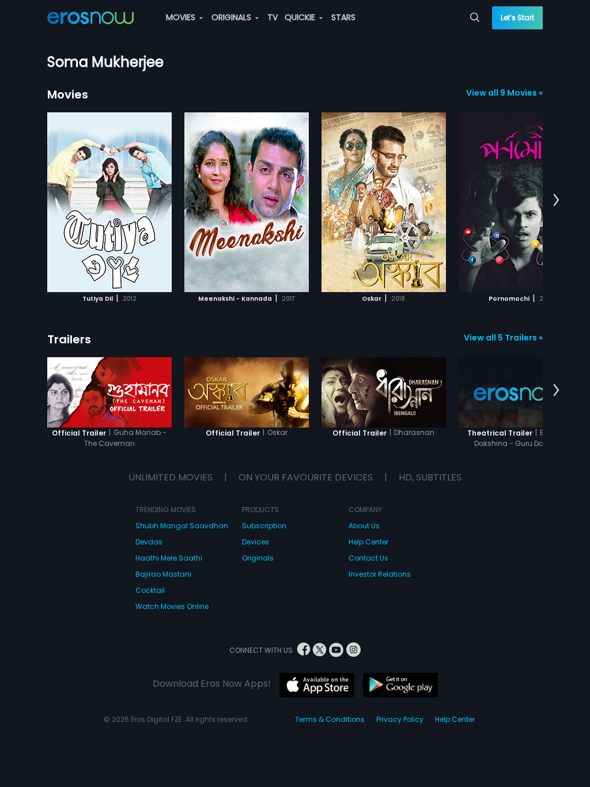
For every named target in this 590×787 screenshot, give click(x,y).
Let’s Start (517, 17)
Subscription (264, 526)
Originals (258, 558)
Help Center (368, 542)
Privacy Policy (399, 719)
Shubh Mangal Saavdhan (181, 526)
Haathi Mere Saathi (168, 558)
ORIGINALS (232, 17)
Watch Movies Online (172, 606)
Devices (255, 542)
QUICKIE (301, 17)
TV (272, 17)
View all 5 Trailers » (503, 337)
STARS (343, 17)
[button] (556, 200)
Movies (67, 94)
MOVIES (182, 17)
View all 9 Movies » (504, 93)
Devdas (148, 542)
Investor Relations (380, 574)
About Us (364, 526)
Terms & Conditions (330, 719)
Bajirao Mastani (163, 574)
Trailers (69, 339)
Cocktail (150, 590)
